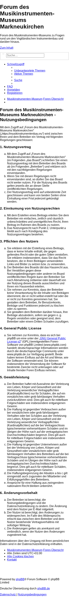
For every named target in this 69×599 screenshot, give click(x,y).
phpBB (20, 579)
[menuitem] (29, 70)
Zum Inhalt (6, 47)
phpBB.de (43, 588)
